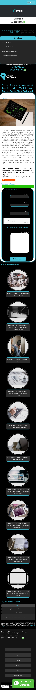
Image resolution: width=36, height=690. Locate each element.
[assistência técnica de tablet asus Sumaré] (18, 443)
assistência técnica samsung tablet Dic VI (18, 294)
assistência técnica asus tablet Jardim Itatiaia (18, 426)
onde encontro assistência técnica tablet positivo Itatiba (18, 393)
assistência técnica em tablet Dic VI (18, 360)
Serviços (18, 38)
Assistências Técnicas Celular (9, 46)
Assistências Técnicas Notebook (9, 55)
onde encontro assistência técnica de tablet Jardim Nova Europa (18, 327)
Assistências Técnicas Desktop (9, 51)
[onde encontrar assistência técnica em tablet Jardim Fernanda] (18, 543)
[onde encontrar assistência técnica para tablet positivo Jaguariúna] (18, 475)
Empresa (18, 655)
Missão (18, 660)
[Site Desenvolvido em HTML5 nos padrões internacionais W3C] (5, 687)
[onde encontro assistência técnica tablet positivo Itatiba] (18, 377)
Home (18, 649)
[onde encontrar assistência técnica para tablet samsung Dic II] (18, 577)
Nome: (26, 194)
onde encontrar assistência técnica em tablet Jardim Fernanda (18, 559)
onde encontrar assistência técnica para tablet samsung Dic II (18, 593)
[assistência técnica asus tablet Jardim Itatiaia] (18, 411)
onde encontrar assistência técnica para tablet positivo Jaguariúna (18, 491)
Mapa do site (18, 675)
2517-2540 (19, 19)
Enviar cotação (17, 259)
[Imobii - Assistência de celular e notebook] (18, 9)
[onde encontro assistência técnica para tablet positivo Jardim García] (18, 509)
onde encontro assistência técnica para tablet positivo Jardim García (18, 525)
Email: (26, 203)
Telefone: (25, 211)
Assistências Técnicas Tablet (8, 60)
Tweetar (5, 98)
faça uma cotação (8, 180)
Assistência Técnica (6, 42)
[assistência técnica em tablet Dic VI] (18, 345)
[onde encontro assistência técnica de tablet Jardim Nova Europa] (18, 311)
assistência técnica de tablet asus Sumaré (18, 458)
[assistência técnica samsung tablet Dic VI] (18, 279)
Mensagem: (24, 232)
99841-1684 (18, 22)
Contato (18, 670)
